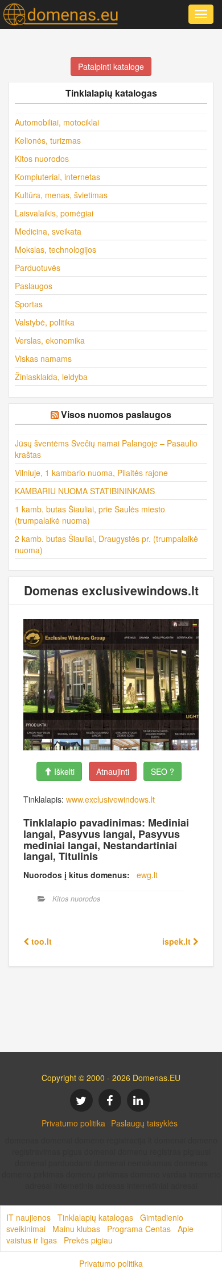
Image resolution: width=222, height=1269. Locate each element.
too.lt (40, 941)
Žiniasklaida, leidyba (51, 376)
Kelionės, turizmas (48, 140)
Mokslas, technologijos (55, 249)
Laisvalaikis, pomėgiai (54, 213)
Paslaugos (33, 285)
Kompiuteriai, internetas (57, 176)
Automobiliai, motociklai (57, 122)
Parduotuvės (37, 267)
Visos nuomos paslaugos (116, 414)
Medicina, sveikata (48, 231)
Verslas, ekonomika (50, 340)
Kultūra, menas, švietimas (61, 195)
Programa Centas (139, 1228)
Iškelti (63, 771)
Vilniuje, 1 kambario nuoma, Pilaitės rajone (91, 472)
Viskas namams (43, 358)
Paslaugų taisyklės (144, 1123)
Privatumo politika (73, 1123)
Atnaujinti (112, 771)
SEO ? (162, 771)
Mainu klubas (76, 1228)
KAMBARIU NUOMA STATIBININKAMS (85, 490)
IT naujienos (28, 1217)
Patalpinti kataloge (111, 66)
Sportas (29, 304)
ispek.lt (177, 941)
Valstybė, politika (45, 322)
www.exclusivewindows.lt (110, 799)
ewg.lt (147, 874)
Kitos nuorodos (42, 158)
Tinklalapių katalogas (95, 1217)
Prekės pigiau (88, 1240)
